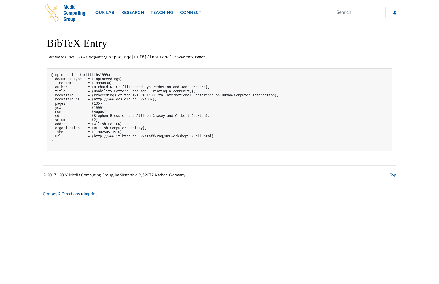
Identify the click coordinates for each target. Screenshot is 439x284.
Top (392, 174)
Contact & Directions (61, 193)
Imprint (90, 193)
